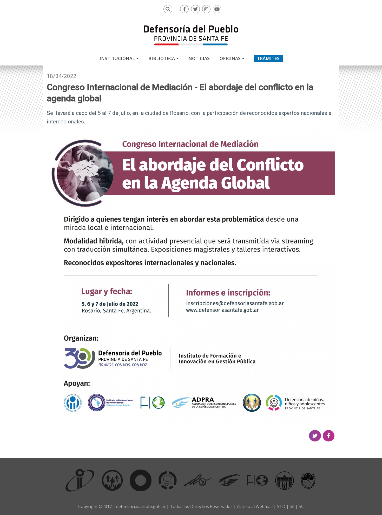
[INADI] (141, 480)
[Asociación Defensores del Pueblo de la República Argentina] (229, 480)
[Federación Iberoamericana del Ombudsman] (257, 480)
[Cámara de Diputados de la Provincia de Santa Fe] (284, 480)
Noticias (199, 58)
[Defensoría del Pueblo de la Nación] (112, 480)
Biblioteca (162, 58)
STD (281, 506)
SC (301, 506)
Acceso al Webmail (255, 506)
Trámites (268, 58)
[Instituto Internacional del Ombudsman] (80, 480)
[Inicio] (191, 35)
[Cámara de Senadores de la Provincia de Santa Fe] (308, 480)
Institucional (118, 58)
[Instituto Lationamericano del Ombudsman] (198, 480)
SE (292, 506)
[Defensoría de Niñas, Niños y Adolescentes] (167, 480)
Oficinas (231, 58)
